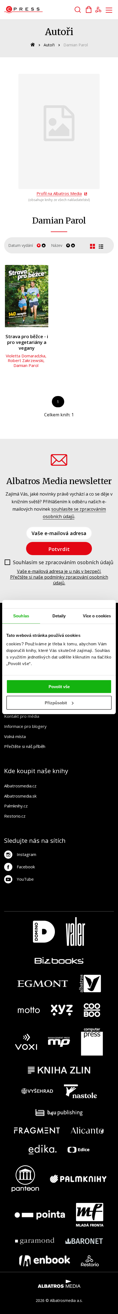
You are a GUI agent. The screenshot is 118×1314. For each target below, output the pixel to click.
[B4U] (59, 1112)
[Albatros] (90, 983)
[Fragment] (37, 1130)
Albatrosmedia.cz (20, 786)
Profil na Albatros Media (59, 193)
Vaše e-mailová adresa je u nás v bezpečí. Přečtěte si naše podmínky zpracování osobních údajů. (59, 577)
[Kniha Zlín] (59, 1070)
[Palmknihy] (78, 1178)
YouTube (25, 879)
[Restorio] (89, 1261)
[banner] (35, 9)
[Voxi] (26, 1041)
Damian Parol (25, 365)
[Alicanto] (87, 1130)
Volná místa (15, 736)
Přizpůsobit (56, 702)
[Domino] (43, 931)
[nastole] (80, 1091)
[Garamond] (35, 1241)
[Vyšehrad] (37, 1091)
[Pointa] (40, 1214)
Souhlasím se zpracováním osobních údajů (63, 562)
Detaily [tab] (59, 615)
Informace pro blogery (25, 726)
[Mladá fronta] (90, 1214)
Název (56, 245)
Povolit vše (59, 686)
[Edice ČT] (78, 1149)
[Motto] (28, 1010)
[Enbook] (44, 1261)
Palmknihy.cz (16, 806)
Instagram (26, 854)
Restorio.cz (15, 816)
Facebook (26, 866)
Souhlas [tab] (21, 615)
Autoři (49, 44)
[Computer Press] (91, 1041)
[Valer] (75, 931)
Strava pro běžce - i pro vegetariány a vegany (26, 342)
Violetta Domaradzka (25, 355)
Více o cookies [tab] (97, 615)
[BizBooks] (59, 960)
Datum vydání (20, 245)
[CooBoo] (92, 1010)
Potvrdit (59, 549)
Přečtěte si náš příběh (24, 746)
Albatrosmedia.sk (20, 796)
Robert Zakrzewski (25, 360)
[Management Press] (59, 1041)
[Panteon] (25, 1178)
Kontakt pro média (21, 716)
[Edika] (42, 1149)
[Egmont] (43, 983)
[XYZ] (61, 1010)
